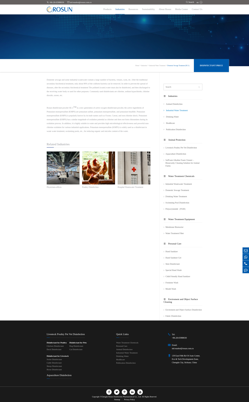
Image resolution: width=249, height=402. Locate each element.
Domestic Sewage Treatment (177, 190)
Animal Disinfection (173, 104)
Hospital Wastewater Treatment (130, 187)
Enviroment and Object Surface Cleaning (181, 300)
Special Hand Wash (173, 270)
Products (107, 9)
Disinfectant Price (211, 65)
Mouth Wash (170, 289)
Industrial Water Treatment (157, 65)
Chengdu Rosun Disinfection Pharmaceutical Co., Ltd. (121, 397)
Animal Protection (174, 139)
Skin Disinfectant (172, 264)
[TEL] (246, 263)
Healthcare (170, 123)
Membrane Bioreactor (174, 227)
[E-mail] (246, 250)
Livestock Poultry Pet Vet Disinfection (181, 148)
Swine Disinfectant (54, 359)
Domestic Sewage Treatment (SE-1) (178, 65)
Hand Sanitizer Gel (173, 258)
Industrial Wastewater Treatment (178, 184)
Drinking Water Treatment (176, 196)
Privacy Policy (129, 400)
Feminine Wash (171, 283)
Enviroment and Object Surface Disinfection (183, 310)
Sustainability (148, 9)
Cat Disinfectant (75, 349)
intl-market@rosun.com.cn (79, 2)
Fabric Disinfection (173, 316)
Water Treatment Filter (174, 233)
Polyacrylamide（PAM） (176, 209)
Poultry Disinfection (90, 187)
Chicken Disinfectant (55, 346)
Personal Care (172, 243)
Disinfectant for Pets (78, 343)
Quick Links (122, 334)
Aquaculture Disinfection (175, 154)
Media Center (181, 9)
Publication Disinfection (175, 129)
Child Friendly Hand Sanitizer (177, 276)
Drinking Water (172, 117)
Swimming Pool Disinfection (177, 203)
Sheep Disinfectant (54, 366)
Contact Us (197, 9)
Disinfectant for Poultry (57, 343)
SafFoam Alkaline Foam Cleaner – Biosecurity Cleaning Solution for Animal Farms (182, 163)
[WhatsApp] (246, 257)
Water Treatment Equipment (179, 219)
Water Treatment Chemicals (179, 176)
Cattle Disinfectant (54, 363)
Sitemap (117, 400)
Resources (133, 9)
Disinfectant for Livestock (58, 356)
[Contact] (246, 270)
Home (137, 65)
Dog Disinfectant (76, 346)
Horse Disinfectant (54, 370)
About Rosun (165, 9)
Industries (120, 9)
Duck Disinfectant (54, 349)
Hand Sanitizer (171, 251)
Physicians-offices (54, 187)
